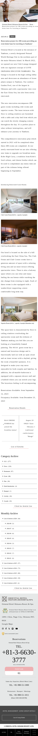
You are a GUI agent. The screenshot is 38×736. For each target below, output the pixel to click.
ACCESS (4, 732)
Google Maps (7, 624)
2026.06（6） (11, 533)
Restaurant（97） (9, 471)
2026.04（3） (11, 543)
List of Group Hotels (19, 717)
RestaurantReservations (26, 732)
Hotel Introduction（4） (11, 486)
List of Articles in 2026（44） (12, 518)
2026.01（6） (11, 558)
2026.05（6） (11, 538)
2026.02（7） (11, 553)
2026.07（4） (11, 528)
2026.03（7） (11, 548)
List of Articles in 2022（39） (12, 578)
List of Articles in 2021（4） (12, 583)
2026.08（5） (11, 523)
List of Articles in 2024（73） (12, 568)
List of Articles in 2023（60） (12, 573)
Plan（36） (7, 481)
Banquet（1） (8, 491)
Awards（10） (8, 501)
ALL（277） (8, 461)
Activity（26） (8, 496)
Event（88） (7, 476)
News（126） (8, 466)
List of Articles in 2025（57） (12, 563)
